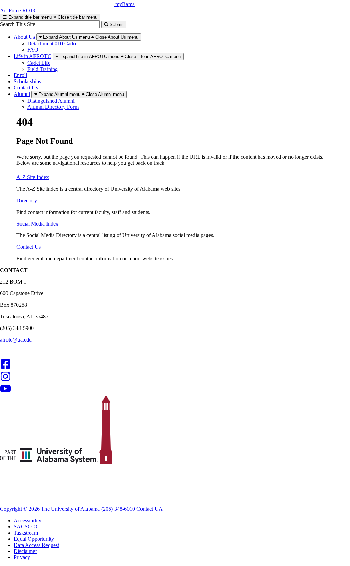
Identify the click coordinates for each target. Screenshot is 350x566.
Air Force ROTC (18, 10)
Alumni (22, 94)
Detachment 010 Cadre (52, 43)
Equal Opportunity (34, 539)
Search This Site (18, 24)
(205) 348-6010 (118, 509)
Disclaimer (25, 551)
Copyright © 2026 (20, 509)
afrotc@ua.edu (16, 340)
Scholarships (27, 81)
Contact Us (26, 87)
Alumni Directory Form (53, 107)
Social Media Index (37, 224)
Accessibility (27, 520)
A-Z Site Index (32, 177)
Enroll (20, 75)
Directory (26, 200)
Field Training (42, 69)
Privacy (22, 557)
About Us (24, 37)
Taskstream (26, 533)
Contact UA (149, 509)
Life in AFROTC (32, 56)
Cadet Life (38, 63)
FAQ (32, 50)
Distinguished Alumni (51, 101)
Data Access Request (36, 545)
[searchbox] (68, 24)
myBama (125, 4)
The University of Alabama (70, 509)
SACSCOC (26, 526)
